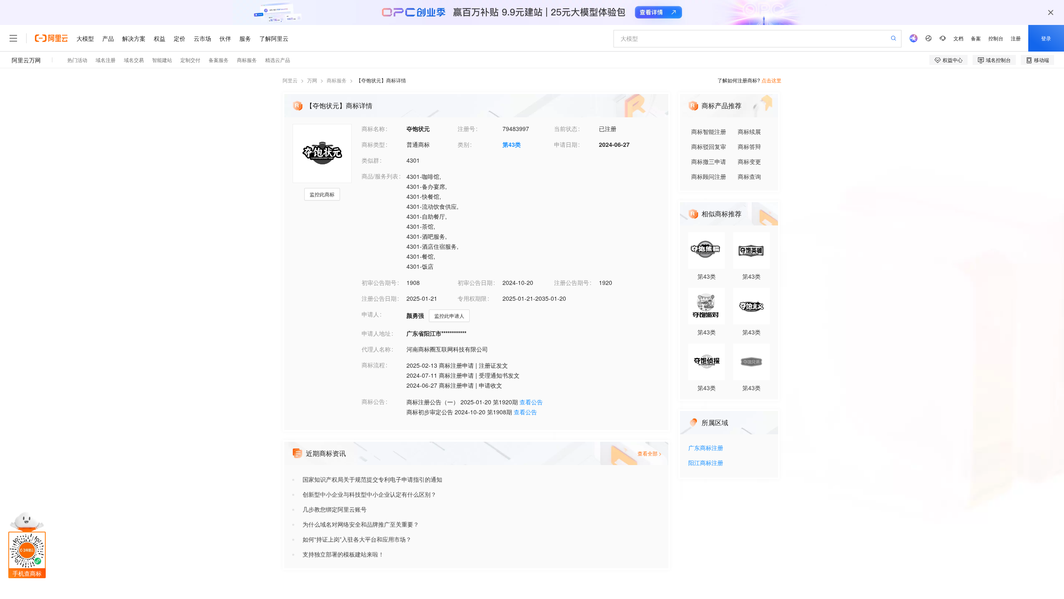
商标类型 (373, 144)
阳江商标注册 (705, 463)
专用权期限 (472, 298)
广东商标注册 (705, 448)
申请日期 (565, 144)
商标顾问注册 (708, 176)
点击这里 (771, 80)
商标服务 (337, 80)
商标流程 (373, 365)
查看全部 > (650, 453)
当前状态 (565, 128)
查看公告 (531, 402)
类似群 (370, 160)
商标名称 (373, 128)
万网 (312, 80)
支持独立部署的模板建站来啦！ (343, 554)
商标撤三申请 (708, 161)
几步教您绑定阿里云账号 (335, 509)
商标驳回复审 (708, 146)
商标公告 (373, 401)
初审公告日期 (475, 282)
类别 (463, 144)
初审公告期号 (379, 282)
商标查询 (749, 176)
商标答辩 (749, 146)
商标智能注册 (708, 131)
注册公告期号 (571, 282)
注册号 (466, 128)
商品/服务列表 (380, 176)
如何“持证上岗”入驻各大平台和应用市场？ (357, 539)
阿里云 (290, 80)
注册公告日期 (379, 298)
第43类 (511, 144)
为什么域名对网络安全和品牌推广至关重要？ (361, 524)
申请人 (370, 314)
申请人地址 (376, 333)
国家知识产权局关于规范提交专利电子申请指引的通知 (372, 479)
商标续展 (749, 131)
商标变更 (749, 161)
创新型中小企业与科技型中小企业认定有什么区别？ (369, 494)
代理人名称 (376, 349)
